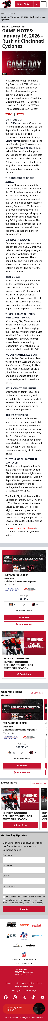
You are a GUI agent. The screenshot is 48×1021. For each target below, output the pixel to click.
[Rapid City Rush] (6, 4)
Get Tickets (25, 4)
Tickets (25, 617)
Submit (24, 909)
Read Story (25, 674)
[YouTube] (42, 997)
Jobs (17, 983)
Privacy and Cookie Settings (24, 990)
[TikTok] (33, 997)
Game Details (25, 624)
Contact (9, 983)
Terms (39, 983)
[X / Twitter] (24, 997)
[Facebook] (5, 997)
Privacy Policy (28, 983)
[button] (24, 1009)
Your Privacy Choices (24, 987)
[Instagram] (14, 997)
